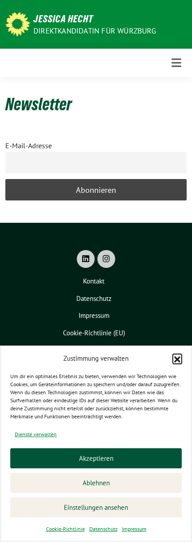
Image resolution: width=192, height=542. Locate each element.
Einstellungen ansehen (96, 507)
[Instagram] (106, 259)
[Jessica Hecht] (17, 23)
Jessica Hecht (63, 19)
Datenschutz (103, 528)
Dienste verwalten (36, 434)
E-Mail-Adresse (28, 145)
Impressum (134, 528)
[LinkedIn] (86, 259)
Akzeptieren (96, 458)
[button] (177, 358)
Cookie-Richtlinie (65, 528)
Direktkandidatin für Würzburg (94, 31)
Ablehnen (96, 483)
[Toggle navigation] (176, 62)
